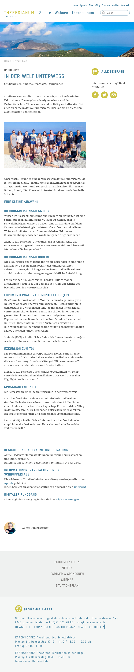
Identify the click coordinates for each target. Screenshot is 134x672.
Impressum (22, 661)
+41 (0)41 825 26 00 (59, 622)
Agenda (83, 5)
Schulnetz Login (67, 562)
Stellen (106, 5)
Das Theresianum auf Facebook (78, 627)
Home (75, 5)
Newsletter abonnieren (33, 627)
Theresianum (83, 12)
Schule (45, 12)
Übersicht (80, 487)
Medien (115, 5)
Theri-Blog (94, 5)
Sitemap (67, 580)
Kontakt (125, 5)
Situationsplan (67, 586)
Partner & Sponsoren (67, 574)
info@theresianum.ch (91, 622)
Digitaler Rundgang (68, 499)
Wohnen (61, 12)
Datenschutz (40, 661)
